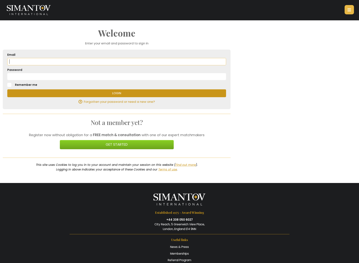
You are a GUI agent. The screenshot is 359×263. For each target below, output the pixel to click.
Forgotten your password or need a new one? (119, 101)
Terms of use (167, 169)
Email (11, 55)
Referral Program (179, 260)
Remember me (26, 85)
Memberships (179, 254)
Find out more (185, 165)
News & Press (179, 247)
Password (14, 70)
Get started (117, 144)
